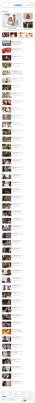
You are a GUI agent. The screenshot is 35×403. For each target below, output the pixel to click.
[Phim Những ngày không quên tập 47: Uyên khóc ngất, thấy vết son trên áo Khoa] (6, 161)
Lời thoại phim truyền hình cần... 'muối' (16, 87)
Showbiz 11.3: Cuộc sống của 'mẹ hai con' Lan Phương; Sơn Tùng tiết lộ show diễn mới (5, 38)
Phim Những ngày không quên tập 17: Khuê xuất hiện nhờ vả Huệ (18, 369)
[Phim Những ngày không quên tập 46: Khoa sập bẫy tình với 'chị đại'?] (6, 169)
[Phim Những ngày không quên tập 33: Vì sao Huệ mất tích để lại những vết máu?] (6, 265)
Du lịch (17, 7)
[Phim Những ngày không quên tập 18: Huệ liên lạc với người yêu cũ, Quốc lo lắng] (6, 383)
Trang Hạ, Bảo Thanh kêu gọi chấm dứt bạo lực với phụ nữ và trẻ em (17, 78)
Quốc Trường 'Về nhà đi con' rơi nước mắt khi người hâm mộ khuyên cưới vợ (17, 132)
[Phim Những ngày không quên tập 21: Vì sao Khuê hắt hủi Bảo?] (6, 361)
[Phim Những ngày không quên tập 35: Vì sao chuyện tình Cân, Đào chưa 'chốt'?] (6, 250)
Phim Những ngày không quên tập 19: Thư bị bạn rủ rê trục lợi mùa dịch (18, 354)
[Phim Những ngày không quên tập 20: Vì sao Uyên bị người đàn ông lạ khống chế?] (6, 369)
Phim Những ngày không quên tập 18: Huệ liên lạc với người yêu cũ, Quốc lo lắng (17, 381)
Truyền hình (13, 55)
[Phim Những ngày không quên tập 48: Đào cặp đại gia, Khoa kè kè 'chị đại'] (6, 154)
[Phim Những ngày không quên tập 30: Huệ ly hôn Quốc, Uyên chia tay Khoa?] (6, 287)
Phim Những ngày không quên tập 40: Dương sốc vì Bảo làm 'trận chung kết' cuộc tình (17, 211)
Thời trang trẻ (31, 7)
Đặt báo (13, 396)
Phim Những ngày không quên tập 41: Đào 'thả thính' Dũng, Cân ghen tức (18, 191)
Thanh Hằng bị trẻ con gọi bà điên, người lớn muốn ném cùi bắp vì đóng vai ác (17, 102)
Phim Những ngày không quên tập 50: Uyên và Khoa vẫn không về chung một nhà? (17, 138)
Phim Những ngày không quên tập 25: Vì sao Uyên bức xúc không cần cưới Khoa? (17, 317)
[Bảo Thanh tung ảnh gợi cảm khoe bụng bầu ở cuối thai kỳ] (6, 117)
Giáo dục (16, 7)
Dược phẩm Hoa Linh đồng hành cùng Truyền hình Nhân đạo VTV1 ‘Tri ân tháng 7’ (17, 41)
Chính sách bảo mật (23, 396)
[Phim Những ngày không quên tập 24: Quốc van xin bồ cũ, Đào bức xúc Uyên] (6, 339)
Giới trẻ (14, 7)
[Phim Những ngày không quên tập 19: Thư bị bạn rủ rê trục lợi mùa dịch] (6, 376)
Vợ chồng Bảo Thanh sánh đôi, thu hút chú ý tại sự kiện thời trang (12, 27)
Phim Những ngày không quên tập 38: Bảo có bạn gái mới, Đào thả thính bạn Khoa (18, 206)
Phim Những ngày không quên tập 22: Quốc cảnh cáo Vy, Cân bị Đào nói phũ (18, 339)
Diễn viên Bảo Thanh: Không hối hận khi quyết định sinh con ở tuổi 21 (17, 56)
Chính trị (4, 7)
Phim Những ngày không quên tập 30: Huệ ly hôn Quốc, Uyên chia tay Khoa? (17, 265)
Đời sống (10, 7)
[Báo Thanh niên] (4, 396)
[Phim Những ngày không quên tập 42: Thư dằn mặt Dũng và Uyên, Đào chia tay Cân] (6, 198)
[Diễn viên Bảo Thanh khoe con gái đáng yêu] (6, 102)
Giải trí (20, 7)
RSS (18, 396)
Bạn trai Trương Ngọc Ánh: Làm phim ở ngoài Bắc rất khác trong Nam (18, 95)
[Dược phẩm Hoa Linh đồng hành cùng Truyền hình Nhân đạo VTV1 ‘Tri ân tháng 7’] (6, 43)
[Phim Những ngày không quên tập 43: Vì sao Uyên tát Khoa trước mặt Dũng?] (6, 191)
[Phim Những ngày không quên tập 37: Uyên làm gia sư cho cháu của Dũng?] (6, 235)
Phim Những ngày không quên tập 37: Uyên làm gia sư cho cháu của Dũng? (17, 233)
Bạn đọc (29, 391)
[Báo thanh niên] (17, 5)
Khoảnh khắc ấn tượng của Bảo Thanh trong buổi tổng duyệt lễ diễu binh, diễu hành (28, 29)
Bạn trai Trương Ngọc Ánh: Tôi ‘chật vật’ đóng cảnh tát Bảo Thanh (17, 93)
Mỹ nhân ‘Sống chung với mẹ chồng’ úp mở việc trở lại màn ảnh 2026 (28, 20)
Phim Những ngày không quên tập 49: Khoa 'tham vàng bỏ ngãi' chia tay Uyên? (17, 145)
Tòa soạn (20, 396)
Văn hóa (19, 7)
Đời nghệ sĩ (13, 62)
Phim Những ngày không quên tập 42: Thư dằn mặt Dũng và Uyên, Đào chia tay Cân (17, 196)
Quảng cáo (16, 396)
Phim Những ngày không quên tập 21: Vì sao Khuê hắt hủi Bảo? (17, 359)
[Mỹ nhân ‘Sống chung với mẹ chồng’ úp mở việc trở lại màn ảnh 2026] (28, 16)
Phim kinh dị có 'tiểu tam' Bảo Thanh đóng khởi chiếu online (18, 109)
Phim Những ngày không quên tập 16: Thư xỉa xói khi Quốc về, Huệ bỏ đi (18, 376)
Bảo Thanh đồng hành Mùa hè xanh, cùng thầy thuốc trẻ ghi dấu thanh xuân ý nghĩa (17, 49)
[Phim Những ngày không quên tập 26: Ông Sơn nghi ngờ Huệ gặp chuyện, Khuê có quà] (6, 317)
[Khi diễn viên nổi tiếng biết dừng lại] (6, 124)
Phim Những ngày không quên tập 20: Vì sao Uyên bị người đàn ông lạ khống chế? (18, 361)
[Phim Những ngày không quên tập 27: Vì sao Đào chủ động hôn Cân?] (6, 309)
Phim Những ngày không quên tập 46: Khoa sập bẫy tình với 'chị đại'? (17, 167)
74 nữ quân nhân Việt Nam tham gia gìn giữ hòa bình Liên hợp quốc (18, 80)
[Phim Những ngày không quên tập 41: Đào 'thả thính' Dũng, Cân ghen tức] (6, 206)
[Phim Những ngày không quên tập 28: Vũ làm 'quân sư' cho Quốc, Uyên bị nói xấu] (6, 302)
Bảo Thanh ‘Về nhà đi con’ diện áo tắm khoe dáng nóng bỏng (17, 58)
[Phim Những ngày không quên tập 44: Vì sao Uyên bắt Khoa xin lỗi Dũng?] (6, 184)
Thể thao (22, 7)
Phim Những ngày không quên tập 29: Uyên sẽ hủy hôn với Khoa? (17, 287)
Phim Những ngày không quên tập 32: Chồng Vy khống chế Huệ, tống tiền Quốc (17, 250)
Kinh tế (8, 7)
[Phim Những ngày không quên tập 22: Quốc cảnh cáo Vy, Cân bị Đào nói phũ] (6, 354)
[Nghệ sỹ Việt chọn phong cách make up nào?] (6, 332)
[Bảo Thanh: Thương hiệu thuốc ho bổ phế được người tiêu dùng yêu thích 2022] (6, 72)
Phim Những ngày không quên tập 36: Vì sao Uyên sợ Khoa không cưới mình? (18, 235)
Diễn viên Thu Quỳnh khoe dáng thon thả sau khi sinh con (29, 37)
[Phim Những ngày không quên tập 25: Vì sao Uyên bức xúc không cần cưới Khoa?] (6, 324)
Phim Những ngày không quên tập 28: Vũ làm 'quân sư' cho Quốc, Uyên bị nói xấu (17, 280)
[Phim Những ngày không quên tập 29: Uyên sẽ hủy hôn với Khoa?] (6, 295)
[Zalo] (31, 396)
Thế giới (7, 7)
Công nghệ (25, 7)
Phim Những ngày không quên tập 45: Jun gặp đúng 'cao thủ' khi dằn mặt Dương (18, 155)
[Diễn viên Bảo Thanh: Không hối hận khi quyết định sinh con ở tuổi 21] (6, 58)
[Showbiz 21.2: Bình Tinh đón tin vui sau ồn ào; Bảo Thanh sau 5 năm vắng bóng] (13, 34)
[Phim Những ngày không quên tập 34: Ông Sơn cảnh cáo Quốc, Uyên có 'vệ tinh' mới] (6, 258)
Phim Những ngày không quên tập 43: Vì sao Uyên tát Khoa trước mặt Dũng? (18, 169)
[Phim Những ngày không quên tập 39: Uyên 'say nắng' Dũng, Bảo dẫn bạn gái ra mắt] (6, 221)
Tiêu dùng (29, 7)
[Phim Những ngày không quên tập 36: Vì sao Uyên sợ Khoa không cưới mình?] (6, 243)
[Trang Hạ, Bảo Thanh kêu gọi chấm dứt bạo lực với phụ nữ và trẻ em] (6, 80)
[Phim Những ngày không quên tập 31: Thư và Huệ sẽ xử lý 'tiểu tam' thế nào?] (6, 280)
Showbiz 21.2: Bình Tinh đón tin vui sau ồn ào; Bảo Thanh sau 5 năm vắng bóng (13, 38)
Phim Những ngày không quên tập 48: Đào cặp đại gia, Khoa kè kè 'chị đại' (17, 152)
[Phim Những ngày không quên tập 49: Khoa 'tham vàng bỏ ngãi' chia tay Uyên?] (6, 147)
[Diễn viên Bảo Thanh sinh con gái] (6, 109)
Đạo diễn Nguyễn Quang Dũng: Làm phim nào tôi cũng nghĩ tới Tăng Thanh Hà (17, 124)
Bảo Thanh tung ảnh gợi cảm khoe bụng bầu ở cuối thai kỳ (17, 115)
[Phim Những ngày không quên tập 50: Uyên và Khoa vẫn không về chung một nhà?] (6, 139)
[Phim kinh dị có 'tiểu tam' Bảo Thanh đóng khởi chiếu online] (6, 132)
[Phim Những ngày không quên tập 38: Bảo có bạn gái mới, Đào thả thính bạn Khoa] (6, 228)
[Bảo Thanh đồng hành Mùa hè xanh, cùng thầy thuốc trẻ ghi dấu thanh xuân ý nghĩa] (6, 50)
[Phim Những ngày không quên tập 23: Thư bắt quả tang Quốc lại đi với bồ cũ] (6, 346)
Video (27, 7)
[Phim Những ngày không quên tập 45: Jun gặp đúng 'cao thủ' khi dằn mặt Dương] (6, 176)
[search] (5, 5)
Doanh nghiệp (13, 40)
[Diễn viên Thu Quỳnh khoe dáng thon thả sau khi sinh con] (29, 34)
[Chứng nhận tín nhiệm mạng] (24, 401)
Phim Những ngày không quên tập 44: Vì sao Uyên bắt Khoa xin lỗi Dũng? (17, 162)
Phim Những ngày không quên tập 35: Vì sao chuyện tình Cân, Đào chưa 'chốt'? (18, 228)
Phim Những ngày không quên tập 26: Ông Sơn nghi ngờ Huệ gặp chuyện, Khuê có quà (18, 302)
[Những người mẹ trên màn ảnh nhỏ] (6, 87)
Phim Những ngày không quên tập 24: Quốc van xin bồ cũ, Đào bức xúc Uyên (18, 309)
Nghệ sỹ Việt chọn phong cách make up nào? (17, 329)
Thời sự (5, 7)
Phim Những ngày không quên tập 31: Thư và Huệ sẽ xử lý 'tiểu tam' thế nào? (18, 258)
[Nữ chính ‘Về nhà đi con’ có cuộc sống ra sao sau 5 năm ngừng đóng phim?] (21, 34)
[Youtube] (32, 396)
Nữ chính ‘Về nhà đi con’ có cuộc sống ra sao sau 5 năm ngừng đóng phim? (21, 37)
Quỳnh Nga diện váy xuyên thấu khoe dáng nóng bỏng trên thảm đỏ (17, 117)
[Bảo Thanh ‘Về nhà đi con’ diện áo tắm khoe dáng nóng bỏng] (6, 65)
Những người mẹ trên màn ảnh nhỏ (16, 85)
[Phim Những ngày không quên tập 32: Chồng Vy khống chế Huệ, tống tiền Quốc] (6, 272)
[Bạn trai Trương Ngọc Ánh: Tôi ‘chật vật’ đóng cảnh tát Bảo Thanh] (6, 95)
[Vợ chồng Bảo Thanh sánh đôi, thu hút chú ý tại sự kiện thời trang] (12, 19)
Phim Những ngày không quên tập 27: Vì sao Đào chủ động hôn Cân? (17, 307)
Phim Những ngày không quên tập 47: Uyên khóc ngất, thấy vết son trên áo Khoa (17, 140)
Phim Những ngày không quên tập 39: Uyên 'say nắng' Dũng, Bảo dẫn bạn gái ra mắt (17, 218)
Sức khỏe (12, 7)
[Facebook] (30, 396)
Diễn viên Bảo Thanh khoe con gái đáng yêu (17, 100)
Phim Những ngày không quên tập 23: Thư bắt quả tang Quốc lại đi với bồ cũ (17, 324)
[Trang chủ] (2, 7)
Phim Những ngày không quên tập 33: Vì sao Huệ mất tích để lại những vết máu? (17, 263)
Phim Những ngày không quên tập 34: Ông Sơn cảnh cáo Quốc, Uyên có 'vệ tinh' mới (18, 243)
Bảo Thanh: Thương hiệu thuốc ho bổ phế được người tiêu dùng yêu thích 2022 (18, 51)
